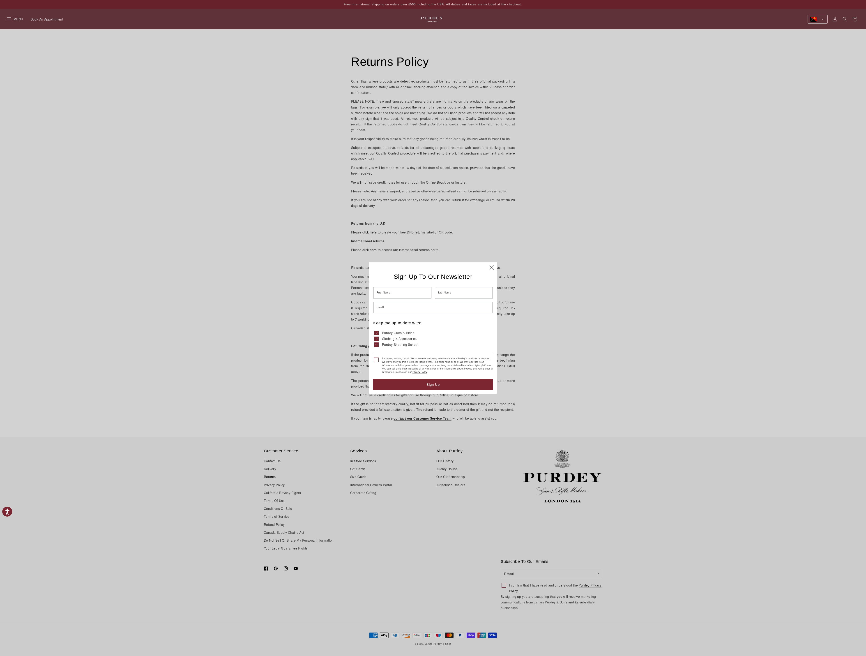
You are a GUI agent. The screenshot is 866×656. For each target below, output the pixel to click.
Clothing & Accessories (399, 338)
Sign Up (433, 384)
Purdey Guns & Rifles (398, 332)
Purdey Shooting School (400, 344)
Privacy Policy (419, 372)
